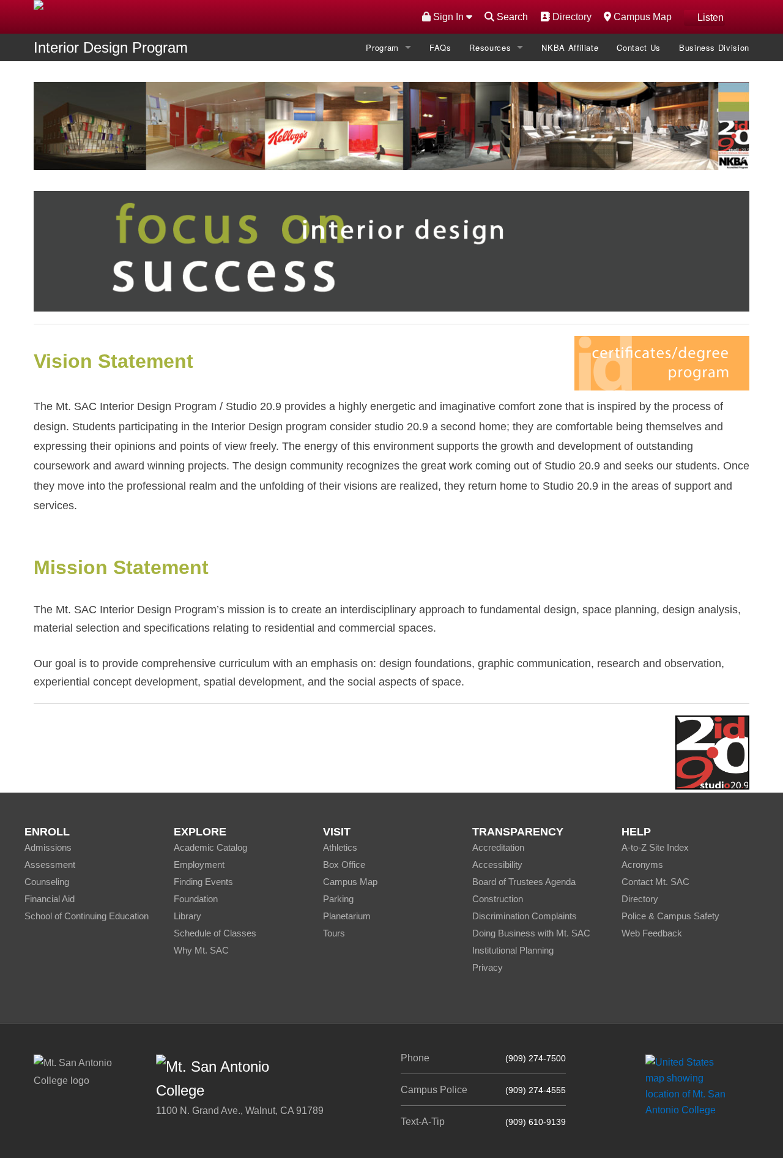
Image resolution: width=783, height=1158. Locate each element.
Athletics (340, 847)
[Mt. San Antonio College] (689, 1085)
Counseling (46, 881)
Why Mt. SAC (201, 950)
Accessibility (497, 864)
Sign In (448, 17)
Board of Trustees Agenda (524, 881)
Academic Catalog (210, 847)
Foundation (196, 899)
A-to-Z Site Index (655, 847)
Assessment (49, 864)
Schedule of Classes (215, 933)
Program (382, 47)
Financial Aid (49, 899)
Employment (199, 864)
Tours (334, 933)
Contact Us (639, 47)
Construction (497, 899)
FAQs (440, 47)
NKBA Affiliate (569, 47)
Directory (570, 16)
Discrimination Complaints (524, 916)
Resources (490, 47)
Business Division (714, 47)
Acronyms (642, 864)
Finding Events (203, 881)
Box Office (344, 864)
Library (187, 916)
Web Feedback (652, 933)
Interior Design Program (111, 47)
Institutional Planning (513, 950)
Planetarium (347, 916)
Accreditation (498, 847)
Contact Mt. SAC (655, 881)
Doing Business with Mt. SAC (531, 933)
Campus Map (641, 16)
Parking (338, 899)
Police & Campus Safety (670, 916)
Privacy (487, 967)
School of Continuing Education (86, 916)
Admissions (48, 847)
